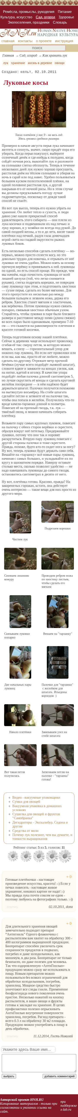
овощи (60, 63)
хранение (18, 63)
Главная (8, 55)
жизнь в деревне (40, 63)
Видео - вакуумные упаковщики (36, 797)
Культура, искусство (16, 17)
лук (5, 63)
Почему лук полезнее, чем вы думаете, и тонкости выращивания (42, 837)
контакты (25, 41)
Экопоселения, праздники (28, 22)
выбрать (8, 1076)
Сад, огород (45, 17)
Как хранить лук (54, 55)
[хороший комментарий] (69, 876)
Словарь (60, 22)
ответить (12, 907)
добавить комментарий (59, 1076)
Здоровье (66, 17)
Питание (65, 12)
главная (8, 41)
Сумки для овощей (26, 801)
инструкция (64, 41)
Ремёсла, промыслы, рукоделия (28, 12)
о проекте (44, 41)
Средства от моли (25, 831)
